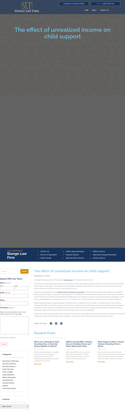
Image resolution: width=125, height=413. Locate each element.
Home (86, 10)
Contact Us (104, 10)
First (1, 285)
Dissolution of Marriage (10, 361)
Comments (7, 307)
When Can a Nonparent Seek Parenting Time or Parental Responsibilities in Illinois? (46, 344)
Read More (37, 364)
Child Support (68, 280)
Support (5, 386)
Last (16, 285)
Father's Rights (7, 372)
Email (5, 292)
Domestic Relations (9, 364)
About (94, 10)
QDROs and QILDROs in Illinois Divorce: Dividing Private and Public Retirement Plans (79, 344)
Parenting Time (7, 380)
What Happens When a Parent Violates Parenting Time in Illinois (111, 344)
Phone (2, 300)
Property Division (8, 383)
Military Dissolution (9, 377)
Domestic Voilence (9, 366)
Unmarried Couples (9, 388)
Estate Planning (7, 369)
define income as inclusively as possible (71, 292)
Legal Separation (8, 375)
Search (24, 271)
